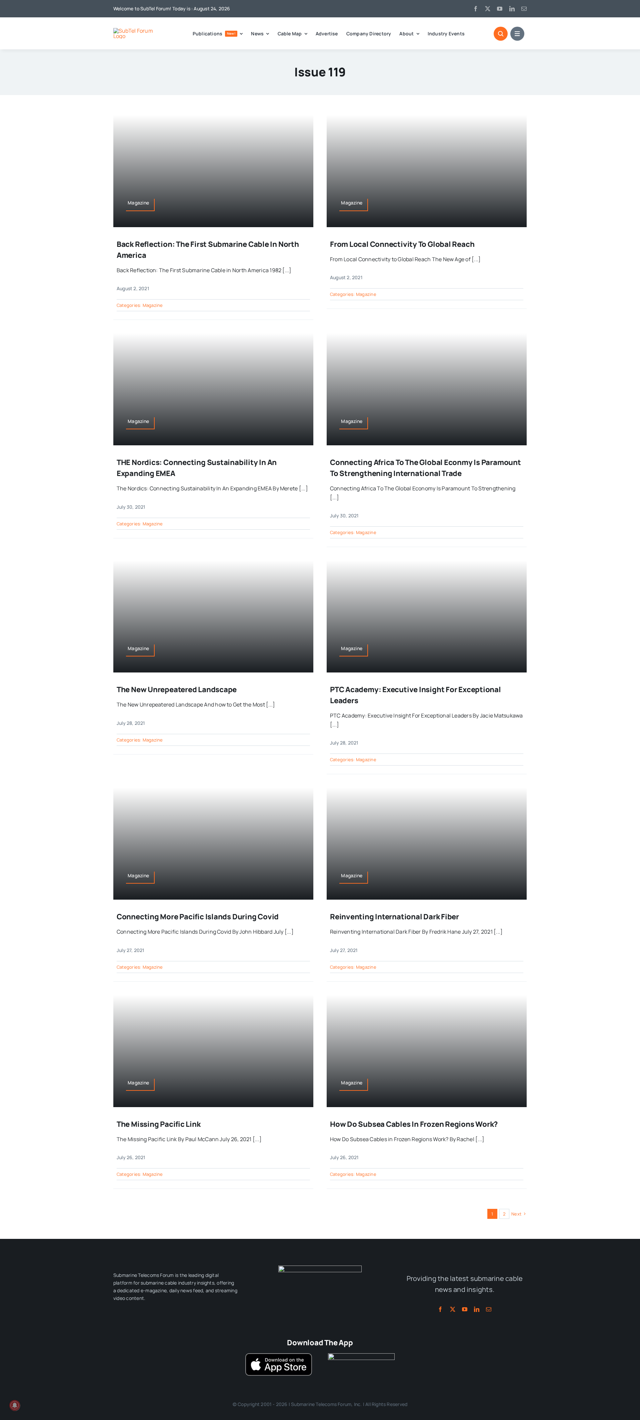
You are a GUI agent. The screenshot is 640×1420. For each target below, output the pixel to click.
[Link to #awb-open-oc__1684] (517, 34)
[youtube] (499, 8)
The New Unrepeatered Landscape (177, 689)
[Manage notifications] (14, 1405)
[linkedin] (512, 8)
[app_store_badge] (278, 1356)
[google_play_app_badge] (361, 1356)
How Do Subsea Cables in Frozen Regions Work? (414, 1124)
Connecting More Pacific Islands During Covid (198, 917)
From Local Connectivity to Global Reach (402, 244)
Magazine (153, 305)
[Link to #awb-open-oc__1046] (501, 34)
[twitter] (487, 8)
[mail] (524, 8)
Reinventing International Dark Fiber (394, 917)
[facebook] (475, 8)
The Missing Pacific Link (159, 1124)
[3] (320, 1268)
